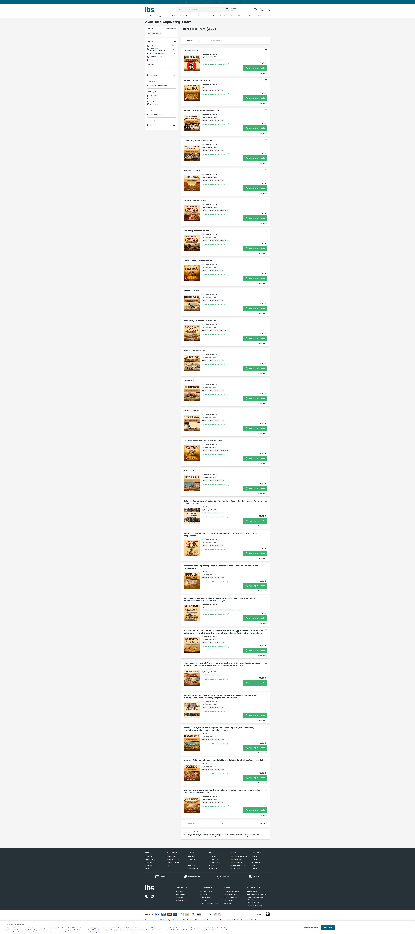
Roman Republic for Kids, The (196, 231)
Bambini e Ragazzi (215, 868)
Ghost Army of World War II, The (198, 140)
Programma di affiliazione (232, 894)
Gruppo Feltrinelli (252, 891)
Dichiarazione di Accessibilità (153, 920)
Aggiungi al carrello (257, 68)
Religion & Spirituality (157, 53)
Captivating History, (207, 57)
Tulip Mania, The (191, 381)
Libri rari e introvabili (173, 859)
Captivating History (156, 114)
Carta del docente (220, 2)
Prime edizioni (171, 856)
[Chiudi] (411, 927)
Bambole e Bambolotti (237, 865)
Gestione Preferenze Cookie (209, 903)
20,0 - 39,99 (154, 104)
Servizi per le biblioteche (231, 891)
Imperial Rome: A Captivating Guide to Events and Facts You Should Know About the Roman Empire (221, 567)
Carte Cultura (208, 2)
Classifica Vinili (193, 868)
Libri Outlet (148, 862)
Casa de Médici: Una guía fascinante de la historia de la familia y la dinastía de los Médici (223, 760)
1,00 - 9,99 (153, 96)
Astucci (254, 868)
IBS (151, 125)
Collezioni (170, 865)
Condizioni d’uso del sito (187, 920)
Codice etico (228, 903)
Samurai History (191, 50)
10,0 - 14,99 (153, 99)
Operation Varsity (191, 291)
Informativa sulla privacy (247, 920)
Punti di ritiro (187, 2)
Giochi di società (236, 862)
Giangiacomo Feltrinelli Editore (257, 894)
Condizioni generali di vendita (171, 920)
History (152, 46)
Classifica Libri (150, 859)
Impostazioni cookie (311, 927)
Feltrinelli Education (253, 902)
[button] (227, 9)
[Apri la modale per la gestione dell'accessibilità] (267, 914)
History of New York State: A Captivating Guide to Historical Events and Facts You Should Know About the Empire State (223, 791)
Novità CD (191, 856)
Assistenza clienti (236, 2)
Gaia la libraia (181, 900)
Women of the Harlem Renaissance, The (201, 110)
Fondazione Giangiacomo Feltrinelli (256, 898)
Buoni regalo (197, 2)
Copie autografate (173, 862)
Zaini (253, 865)
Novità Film (212, 856)
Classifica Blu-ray (215, 862)
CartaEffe (178, 2)
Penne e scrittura (257, 862)
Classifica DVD (214, 859)
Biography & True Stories (158, 60)
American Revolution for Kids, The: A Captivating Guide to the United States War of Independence (220, 534)
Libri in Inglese (149, 865)
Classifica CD (192, 859)
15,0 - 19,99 (153, 101)
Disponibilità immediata (158, 86)
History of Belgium (192, 471)
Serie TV (211, 865)
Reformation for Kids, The (195, 201)
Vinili (189, 862)
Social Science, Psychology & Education (158, 49)
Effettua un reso (205, 897)
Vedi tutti (150, 64)
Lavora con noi (228, 900)
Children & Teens (156, 57)
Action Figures (235, 868)
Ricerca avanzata (234, 9)
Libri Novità (148, 856)
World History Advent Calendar (197, 80)
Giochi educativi (235, 859)
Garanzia (203, 900)
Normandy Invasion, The (194, 351)
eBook (147, 868)
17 (230, 823)
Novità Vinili (191, 865)
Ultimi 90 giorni (155, 75)
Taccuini (255, 856)
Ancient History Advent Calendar (198, 261)
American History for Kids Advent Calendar (203, 441)
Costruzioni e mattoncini (238, 856)
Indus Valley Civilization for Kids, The (200, 321)
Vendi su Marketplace (231, 897)
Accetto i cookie (327, 927)
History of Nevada (192, 170)
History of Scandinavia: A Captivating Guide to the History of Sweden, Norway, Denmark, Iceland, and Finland (223, 502)
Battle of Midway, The (193, 411)
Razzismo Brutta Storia (254, 905)
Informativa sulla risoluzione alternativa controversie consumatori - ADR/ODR (217, 920)
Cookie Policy (92, 932)
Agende (254, 859)
